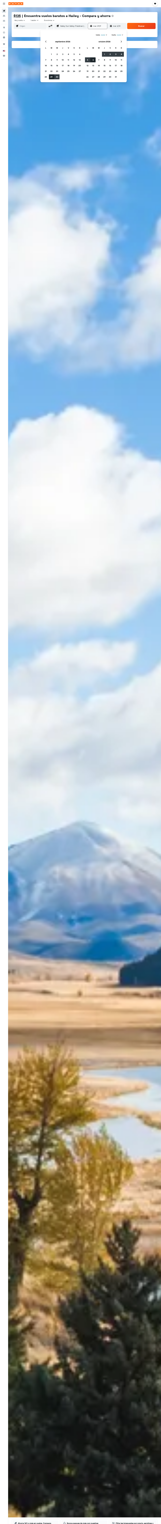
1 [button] (51, 54)
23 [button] (57, 71)
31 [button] (116, 77)
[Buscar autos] (4, 20)
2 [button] (57, 54)
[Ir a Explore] (4, 27)
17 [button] (63, 65)
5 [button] (74, 54)
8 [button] (51, 60)
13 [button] (80, 60)
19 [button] (74, 65)
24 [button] (63, 71)
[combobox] (20, 20)
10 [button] (63, 60)
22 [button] (51, 71)
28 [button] (46, 77)
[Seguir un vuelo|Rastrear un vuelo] (4, 32)
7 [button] (45, 60)
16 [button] (57, 65)
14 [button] (46, 65)
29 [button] (51, 77)
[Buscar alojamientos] (4, 15)
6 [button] (79, 54)
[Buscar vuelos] (4, 10)
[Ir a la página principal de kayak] (15, 3)
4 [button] (68, 54)
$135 (17, 16)
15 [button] (51, 65)
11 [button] (68, 60)
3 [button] (62, 54)
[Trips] (4, 44)
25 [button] (68, 71)
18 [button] (68, 65)
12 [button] (74, 60)
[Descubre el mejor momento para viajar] (4, 37)
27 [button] (80, 71)
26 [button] (74, 71)
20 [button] (79, 65)
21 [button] (46, 71)
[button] (4, 3)
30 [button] (57, 77)
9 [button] (57, 60)
